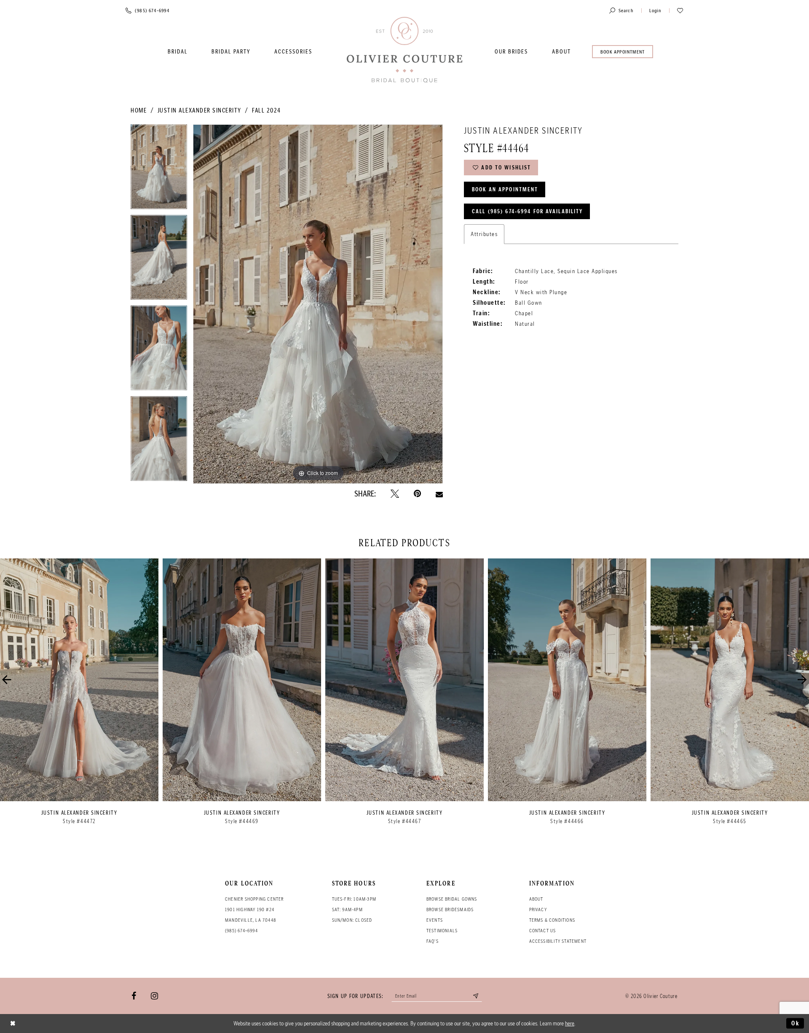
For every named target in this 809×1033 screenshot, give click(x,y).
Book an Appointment (505, 189)
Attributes (484, 234)
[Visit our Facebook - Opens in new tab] (133, 996)
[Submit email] (476, 996)
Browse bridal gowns (451, 899)
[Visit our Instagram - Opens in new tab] (154, 996)
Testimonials (442, 931)
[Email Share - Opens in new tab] (439, 493)
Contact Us (542, 931)
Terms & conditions (552, 920)
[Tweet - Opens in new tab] (395, 494)
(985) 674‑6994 (241, 931)
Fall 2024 (266, 110)
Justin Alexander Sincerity (199, 110)
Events (434, 920)
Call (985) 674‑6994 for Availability (527, 211)
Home (139, 110)
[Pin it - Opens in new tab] (417, 494)
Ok (795, 1023)
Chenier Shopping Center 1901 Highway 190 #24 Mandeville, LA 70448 (254, 909)
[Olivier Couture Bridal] (404, 50)
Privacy (538, 909)
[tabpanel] (159, 169)
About (536, 899)
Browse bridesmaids (450, 909)
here (569, 1023)
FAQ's (432, 941)
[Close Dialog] (13, 1023)
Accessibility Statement (558, 941)
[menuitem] (177, 51)
